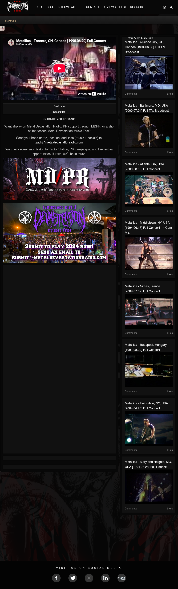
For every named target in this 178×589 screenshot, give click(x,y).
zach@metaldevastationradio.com (59, 142)
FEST (123, 7)
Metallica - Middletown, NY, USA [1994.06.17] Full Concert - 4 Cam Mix (148, 227)
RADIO (38, 7)
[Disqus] (59, 314)
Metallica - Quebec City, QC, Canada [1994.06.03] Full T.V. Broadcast (145, 46)
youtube (10, 20)
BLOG (50, 7)
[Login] (164, 7)
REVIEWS (109, 7)
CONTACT (92, 7)
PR (81, 7)
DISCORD (136, 7)
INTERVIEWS (66, 7)
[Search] (171, 7)
